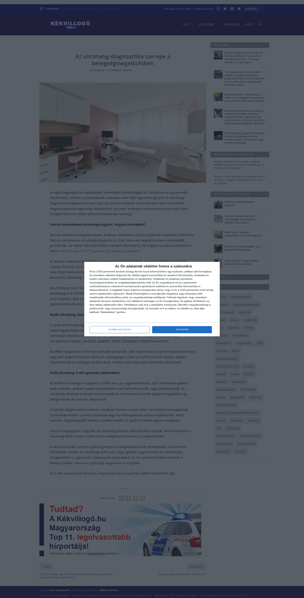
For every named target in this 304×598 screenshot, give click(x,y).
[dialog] (152, 299)
